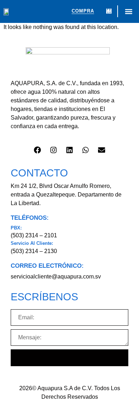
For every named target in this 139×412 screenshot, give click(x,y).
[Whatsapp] (85, 150)
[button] (128, 11)
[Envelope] (101, 150)
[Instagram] (53, 150)
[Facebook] (37, 150)
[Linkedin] (69, 150)
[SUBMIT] (69, 357)
